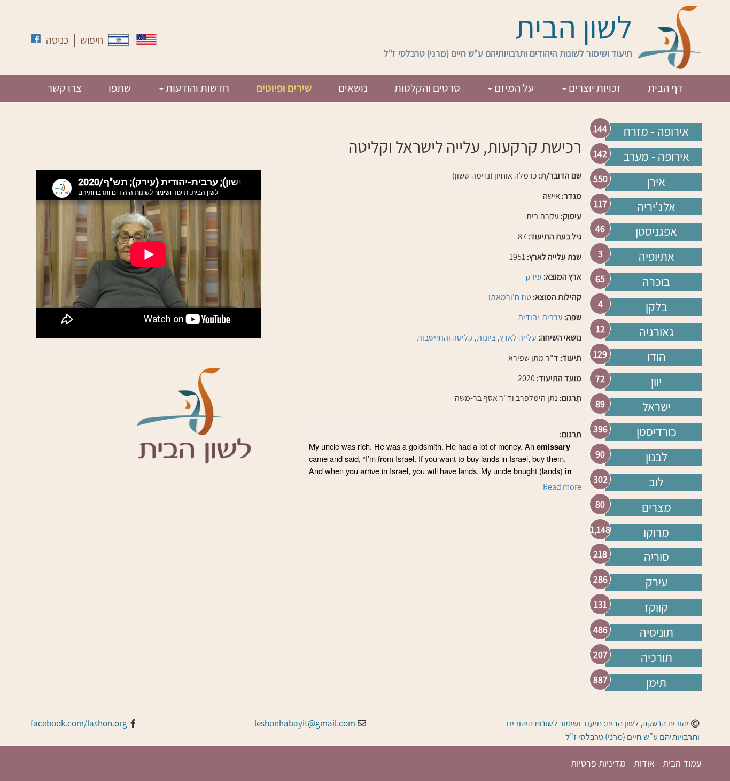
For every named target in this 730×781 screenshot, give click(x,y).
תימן (656, 683)
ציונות (486, 337)
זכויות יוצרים (593, 88)
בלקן (656, 307)
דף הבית (665, 88)
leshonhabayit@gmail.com (304, 723)
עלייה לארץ (518, 337)
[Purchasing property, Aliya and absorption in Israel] (146, 39)
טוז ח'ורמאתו (509, 297)
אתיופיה (656, 257)
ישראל (656, 407)
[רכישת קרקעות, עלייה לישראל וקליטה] (118, 40)
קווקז (656, 607)
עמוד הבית (682, 763)
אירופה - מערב (656, 157)
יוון (656, 382)
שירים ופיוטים (284, 88)
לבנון (656, 457)
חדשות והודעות (196, 88)
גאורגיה (656, 332)
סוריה (656, 557)
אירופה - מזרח (656, 131)
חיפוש (91, 40)
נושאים (353, 88)
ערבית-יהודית (540, 317)
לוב (656, 482)
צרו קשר (64, 88)
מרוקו (656, 532)
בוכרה (656, 282)
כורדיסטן (656, 432)
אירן (656, 182)
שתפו (119, 88)
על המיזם (513, 88)
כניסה (57, 40)
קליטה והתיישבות (445, 337)
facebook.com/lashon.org (78, 723)
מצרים (656, 507)
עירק (656, 582)
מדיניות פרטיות (598, 763)
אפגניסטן (656, 231)
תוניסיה (656, 632)
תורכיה (656, 657)
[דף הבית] (670, 37)
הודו (656, 357)
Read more (562, 486)
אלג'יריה (656, 207)
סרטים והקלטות (427, 88)
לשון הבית (573, 27)
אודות (644, 763)
